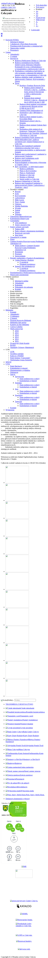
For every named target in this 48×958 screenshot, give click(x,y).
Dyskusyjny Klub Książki (19, 343)
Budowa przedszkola (22, 160)
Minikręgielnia (15, 302)
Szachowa (18, 395)
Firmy (12, 239)
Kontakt (18, 289)
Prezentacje (14, 50)
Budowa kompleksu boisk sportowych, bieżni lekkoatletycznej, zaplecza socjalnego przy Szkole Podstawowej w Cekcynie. (29, 141)
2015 (17, 333)
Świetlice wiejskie (17, 189)
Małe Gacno (19, 200)
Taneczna (18, 401)
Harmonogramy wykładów (20, 370)
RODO (13, 345)
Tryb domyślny (41, 5)
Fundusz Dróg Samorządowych (31, 110)
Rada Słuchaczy (16, 366)
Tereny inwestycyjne (22, 225)
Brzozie (18, 192)
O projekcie (24, 262)
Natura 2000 (19, 229)
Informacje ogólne (21, 281)
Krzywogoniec (20, 196)
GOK (8, 350)
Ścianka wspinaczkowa (18, 300)
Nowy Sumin (20, 202)
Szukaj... (10, 700)
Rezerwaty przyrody (22, 233)
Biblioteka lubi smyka (18, 322)
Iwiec (17, 194)
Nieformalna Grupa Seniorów (21, 360)
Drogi (17, 83)
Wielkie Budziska (21, 206)
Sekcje (12, 374)
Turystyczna (19, 377)
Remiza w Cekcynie (27, 175)
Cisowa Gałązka (16, 327)
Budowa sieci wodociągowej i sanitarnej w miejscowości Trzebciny (30, 155)
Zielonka (18, 214)
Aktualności (14, 54)
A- (37, 22)
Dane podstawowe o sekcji (29, 379)
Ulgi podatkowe (21, 223)
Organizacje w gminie (18, 237)
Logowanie (35, 30)
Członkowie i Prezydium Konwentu (23, 44)
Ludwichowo (20, 198)
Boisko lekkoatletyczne (18, 298)
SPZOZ (8, 362)
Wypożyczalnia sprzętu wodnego (22, 306)
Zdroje (17, 212)
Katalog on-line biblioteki (19, 325)
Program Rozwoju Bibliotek (20, 320)
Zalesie (17, 210)
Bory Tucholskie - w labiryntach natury (29, 167)
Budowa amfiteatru (27, 169)
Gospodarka (14, 221)
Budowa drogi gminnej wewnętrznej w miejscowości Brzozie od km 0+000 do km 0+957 (33, 106)
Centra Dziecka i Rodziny (24, 260)
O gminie (13, 56)
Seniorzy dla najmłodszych (25, 266)
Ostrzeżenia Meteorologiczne (21, 216)
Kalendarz (18, 285)
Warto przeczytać (16, 329)
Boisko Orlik (15, 295)
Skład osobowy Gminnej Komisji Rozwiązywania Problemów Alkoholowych (27, 248)
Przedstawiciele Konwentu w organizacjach (26, 46)
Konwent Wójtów (12, 40)
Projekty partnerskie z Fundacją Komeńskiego (27, 258)
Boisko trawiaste (16, 293)
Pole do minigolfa (16, 304)
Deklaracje (14, 372)
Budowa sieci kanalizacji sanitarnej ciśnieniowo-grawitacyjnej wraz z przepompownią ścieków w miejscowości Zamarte (30, 149)
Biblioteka (9, 310)
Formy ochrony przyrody (19, 227)
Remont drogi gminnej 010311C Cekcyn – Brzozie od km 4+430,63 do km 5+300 (35, 100)
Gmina (8, 52)
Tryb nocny (40, 7)
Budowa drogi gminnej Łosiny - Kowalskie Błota (31, 118)
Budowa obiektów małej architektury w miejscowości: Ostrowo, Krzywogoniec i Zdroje (30, 79)
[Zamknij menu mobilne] (1, 36)
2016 (17, 331)
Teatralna (18, 383)
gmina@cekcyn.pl (8, 3)
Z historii (13, 318)
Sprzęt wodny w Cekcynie (29, 179)
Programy (18, 254)
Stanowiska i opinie (17, 48)
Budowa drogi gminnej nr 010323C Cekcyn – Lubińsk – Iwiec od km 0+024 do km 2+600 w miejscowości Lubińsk (35, 92)
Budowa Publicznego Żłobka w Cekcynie (30, 61)
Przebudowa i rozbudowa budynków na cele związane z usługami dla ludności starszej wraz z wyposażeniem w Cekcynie (30, 73)
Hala (12, 279)
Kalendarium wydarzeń (18, 368)
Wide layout (40, 20)
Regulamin (19, 252)
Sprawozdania (20, 256)
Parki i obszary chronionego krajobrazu (29, 231)
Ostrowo (18, 204)
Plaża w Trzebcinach (27, 173)
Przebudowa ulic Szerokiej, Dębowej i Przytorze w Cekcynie (33, 134)
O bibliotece (14, 316)
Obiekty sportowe (12, 277)
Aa (37, 11)
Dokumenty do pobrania (24, 287)
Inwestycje (14, 58)
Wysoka (18, 208)
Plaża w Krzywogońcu (28, 171)
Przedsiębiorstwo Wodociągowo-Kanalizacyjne (27, 273)
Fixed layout (40, 18)
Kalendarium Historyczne (19, 219)
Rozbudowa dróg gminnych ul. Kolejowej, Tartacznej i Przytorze (32, 130)
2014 (17, 335)
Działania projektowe (27, 264)
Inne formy (19, 235)
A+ (37, 26)
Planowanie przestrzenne (19, 275)
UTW (8, 364)
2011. (17, 341)
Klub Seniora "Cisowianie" (20, 358)
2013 (17, 337)
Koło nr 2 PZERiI (17, 356)
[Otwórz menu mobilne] (2, 34)
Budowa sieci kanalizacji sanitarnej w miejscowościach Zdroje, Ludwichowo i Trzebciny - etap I (30, 185)
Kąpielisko (14, 308)
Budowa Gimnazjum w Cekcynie (27, 181)
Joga (16, 389)
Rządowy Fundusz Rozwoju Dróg (32, 86)
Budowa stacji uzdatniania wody (27, 158)
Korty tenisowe (16, 291)
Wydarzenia (10, 410)
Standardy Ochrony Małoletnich (22, 347)
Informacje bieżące (17, 42)
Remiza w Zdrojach (27, 177)
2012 (17, 339)
